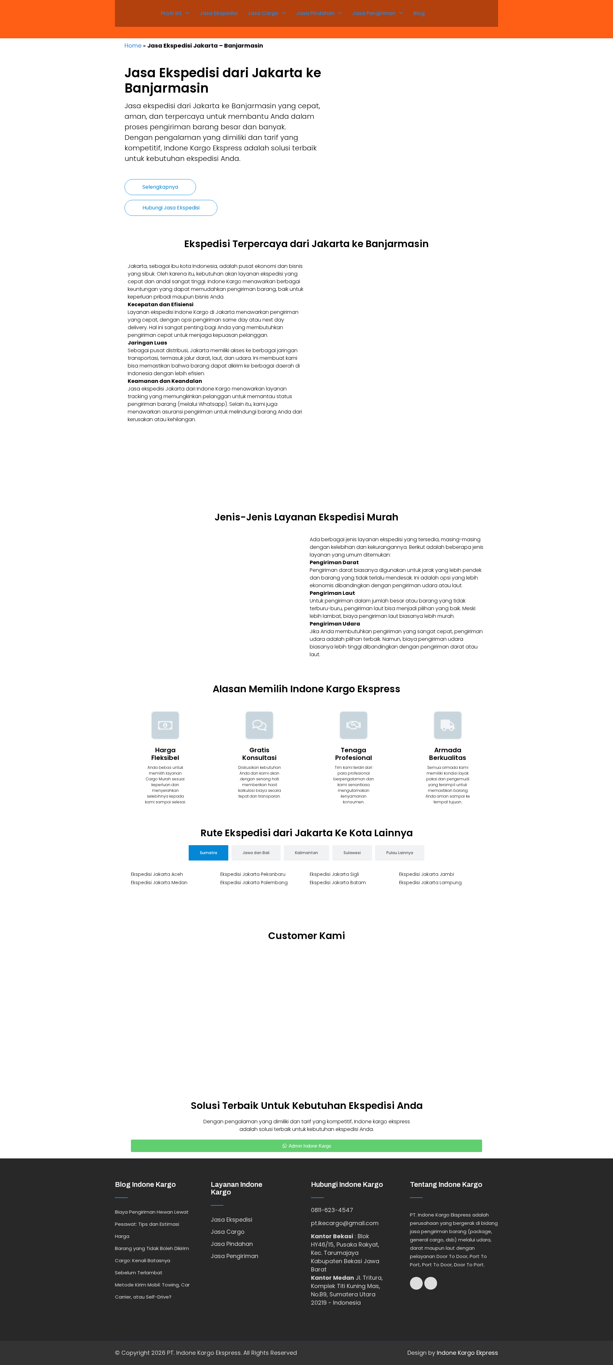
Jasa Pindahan (315, 13)
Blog (419, 13)
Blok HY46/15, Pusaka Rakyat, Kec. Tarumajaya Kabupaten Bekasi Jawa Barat (345, 1252)
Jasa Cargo (262, 13)
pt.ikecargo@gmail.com (345, 1223)
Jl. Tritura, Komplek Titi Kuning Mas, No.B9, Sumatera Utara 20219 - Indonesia (347, 1290)
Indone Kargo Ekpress (467, 1353)
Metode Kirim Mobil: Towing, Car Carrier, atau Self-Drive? (152, 1290)
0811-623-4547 (332, 1210)
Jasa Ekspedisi (219, 13)
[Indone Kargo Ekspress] (131, 12)
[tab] (208, 853)
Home (133, 45)
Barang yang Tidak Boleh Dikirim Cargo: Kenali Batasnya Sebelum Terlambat (152, 1260)
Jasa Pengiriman (374, 13)
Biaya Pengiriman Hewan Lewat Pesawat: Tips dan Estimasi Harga (152, 1224)
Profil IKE (171, 13)
